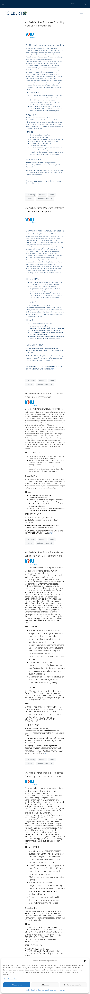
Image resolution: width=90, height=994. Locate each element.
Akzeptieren (17, 985)
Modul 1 (42, 195)
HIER (52, 368)
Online (52, 195)
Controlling (31, 195)
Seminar (30, 198)
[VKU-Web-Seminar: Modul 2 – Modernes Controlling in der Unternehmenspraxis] (31, 561)
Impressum (61, 990)
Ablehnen (45, 985)
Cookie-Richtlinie (31, 990)
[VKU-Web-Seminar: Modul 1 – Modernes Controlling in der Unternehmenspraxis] (31, 782)
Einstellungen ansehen (73, 985)
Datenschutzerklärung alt (47, 990)
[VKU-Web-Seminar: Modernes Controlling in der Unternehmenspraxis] (31, 35)
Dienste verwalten (10, 979)
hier (36, 183)
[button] (86, 961)
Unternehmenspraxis (44, 198)
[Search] (84, 4)
